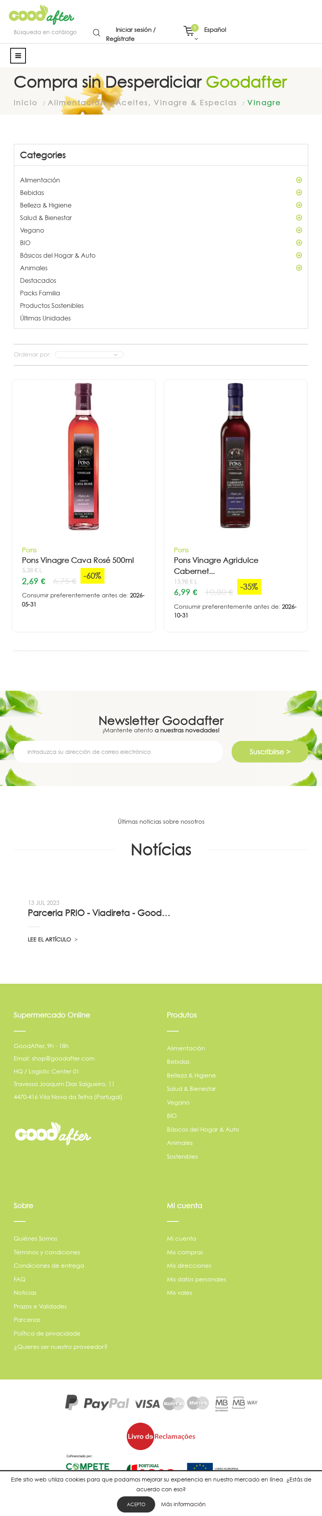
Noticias (25, 1292)
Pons (29, 550)
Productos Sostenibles (52, 305)
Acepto (136, 1504)
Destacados (38, 280)
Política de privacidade (47, 1333)
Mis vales (179, 1292)
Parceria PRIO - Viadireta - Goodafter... (100, 913)
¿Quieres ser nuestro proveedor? (61, 1346)
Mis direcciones (189, 1265)
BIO (25, 243)
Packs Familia (40, 293)
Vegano (32, 230)
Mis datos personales (196, 1279)
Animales (34, 268)
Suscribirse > (270, 752)
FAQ (20, 1279)
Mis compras (185, 1252)
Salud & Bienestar (46, 218)
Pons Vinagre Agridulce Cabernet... (216, 566)
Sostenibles (182, 1156)
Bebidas (32, 193)
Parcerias (27, 1319)
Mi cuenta (181, 1238)
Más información (183, 1504)
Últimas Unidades (45, 318)
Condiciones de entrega (49, 1265)
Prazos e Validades (40, 1306)
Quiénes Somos (35, 1238)
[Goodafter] (42, 14)
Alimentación (40, 180)
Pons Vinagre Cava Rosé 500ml (78, 560)
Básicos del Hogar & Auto (57, 255)
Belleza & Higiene (45, 205)
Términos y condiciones (47, 1252)
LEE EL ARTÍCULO (50, 939)
